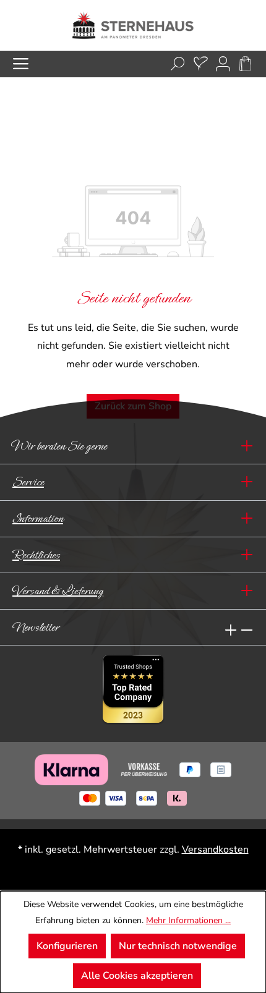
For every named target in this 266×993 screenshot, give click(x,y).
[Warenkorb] (245, 64)
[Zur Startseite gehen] (133, 25)
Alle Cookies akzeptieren (137, 975)
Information (37, 518)
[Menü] (20, 64)
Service (28, 482)
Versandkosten (215, 849)
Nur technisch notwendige (178, 946)
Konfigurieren (67, 946)
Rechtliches (36, 555)
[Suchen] (177, 64)
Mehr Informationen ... (188, 920)
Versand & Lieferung (57, 591)
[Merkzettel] (200, 64)
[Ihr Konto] (223, 64)
